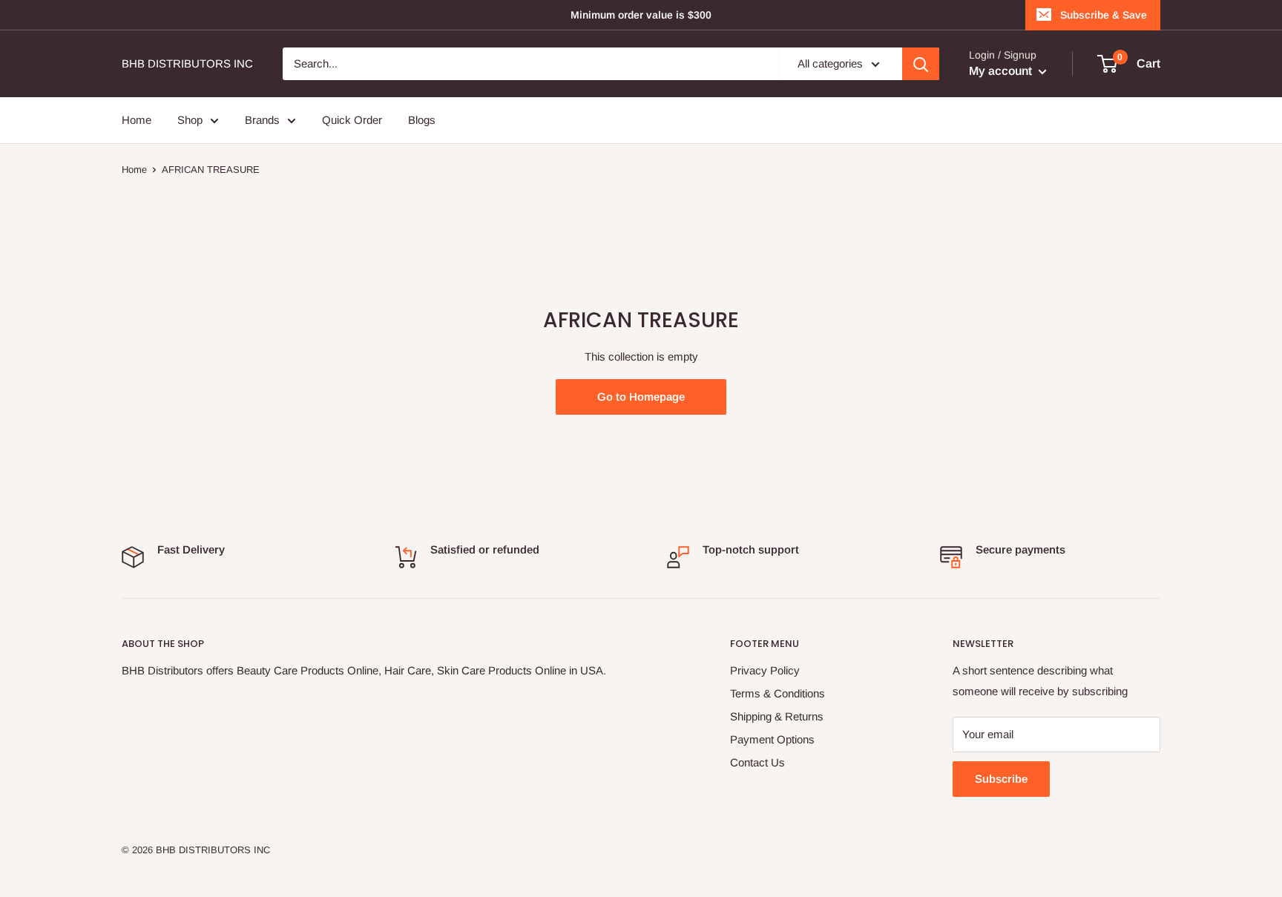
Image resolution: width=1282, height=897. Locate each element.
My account (1002, 71)
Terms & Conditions (777, 693)
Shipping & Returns (777, 716)
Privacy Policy (765, 670)
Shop (190, 120)
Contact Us (757, 762)
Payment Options (772, 739)
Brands (262, 120)
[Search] (920, 63)
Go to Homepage (641, 396)
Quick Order (352, 120)
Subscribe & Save (1103, 15)
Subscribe (1001, 778)
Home (136, 120)
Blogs (421, 120)
